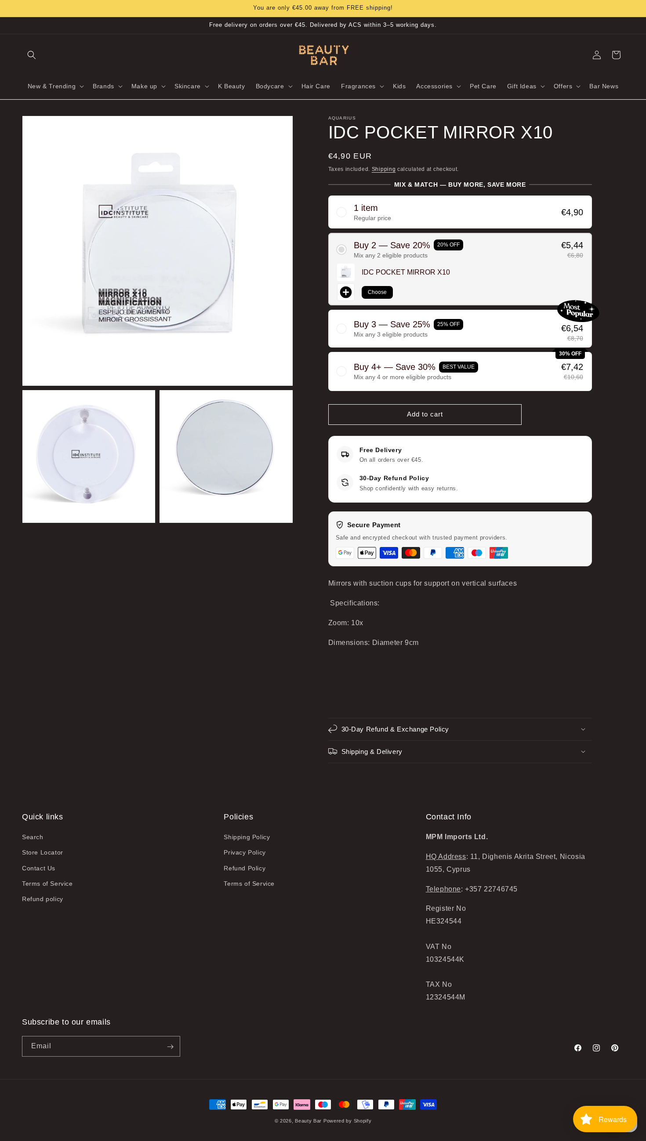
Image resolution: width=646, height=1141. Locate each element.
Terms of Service (47, 883)
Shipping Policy (247, 837)
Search (33, 837)
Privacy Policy (244, 852)
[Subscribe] (170, 1046)
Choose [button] (377, 292)
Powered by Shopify (347, 1120)
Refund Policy (244, 868)
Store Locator (42, 852)
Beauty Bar (309, 1120)
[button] (31, 55)
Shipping (384, 169)
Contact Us (38, 868)
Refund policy (42, 898)
